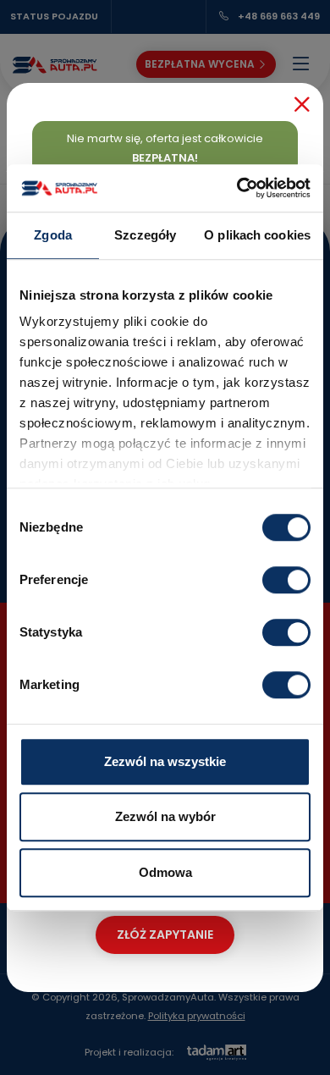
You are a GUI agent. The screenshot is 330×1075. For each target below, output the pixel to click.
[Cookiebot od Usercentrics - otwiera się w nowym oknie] (237, 188)
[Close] (302, 104)
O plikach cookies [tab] (257, 235)
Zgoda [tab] (53, 235)
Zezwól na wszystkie (165, 761)
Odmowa (165, 872)
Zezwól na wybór (165, 816)
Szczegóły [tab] (145, 235)
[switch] (286, 579)
